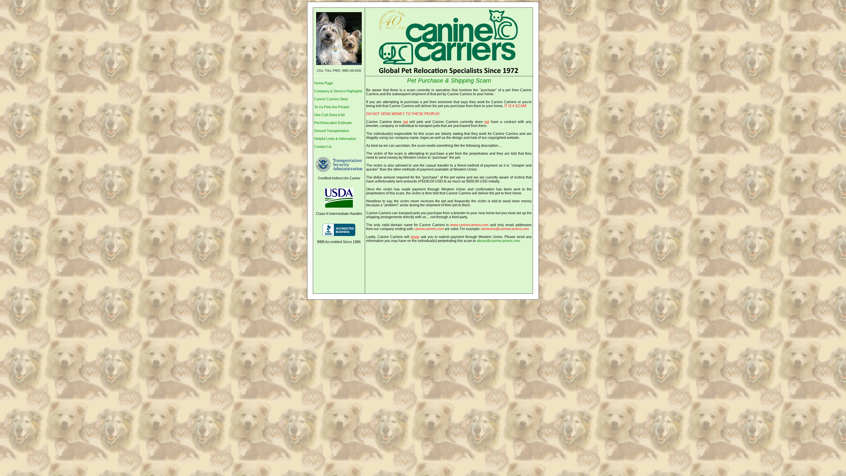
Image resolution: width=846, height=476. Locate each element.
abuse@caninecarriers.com (498, 241)
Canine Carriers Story (331, 99)
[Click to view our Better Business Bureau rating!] (339, 230)
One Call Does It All (329, 115)
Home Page (323, 83)
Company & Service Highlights (338, 91)
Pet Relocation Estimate (333, 123)
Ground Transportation (331, 131)
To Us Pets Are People (331, 107)
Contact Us (323, 147)
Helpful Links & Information (335, 139)
